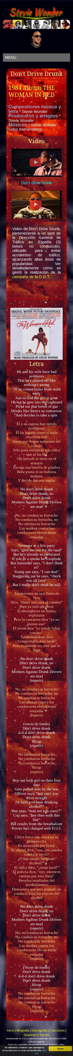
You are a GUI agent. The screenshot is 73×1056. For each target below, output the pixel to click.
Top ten (44, 1035)
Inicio (10, 1030)
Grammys (30, 1035)
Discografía (39, 1030)
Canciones (57, 1030)
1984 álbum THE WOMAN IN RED (31, 91)
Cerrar (60, 1048)
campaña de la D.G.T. (31, 277)
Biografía (23, 1030)
